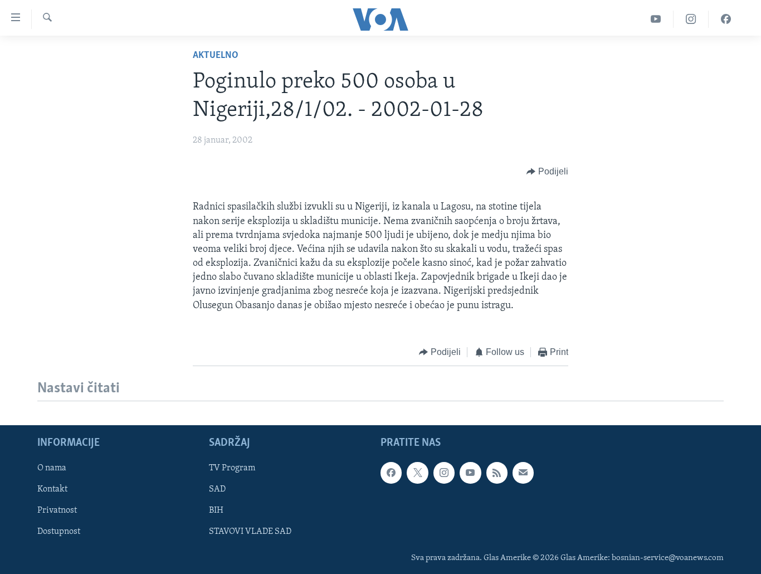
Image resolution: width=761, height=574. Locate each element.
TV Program (232, 468)
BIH (216, 511)
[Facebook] (726, 19)
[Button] (547, 171)
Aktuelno (215, 56)
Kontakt (52, 489)
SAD (217, 489)
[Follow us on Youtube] (470, 473)
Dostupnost (58, 532)
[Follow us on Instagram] (444, 473)
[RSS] (497, 473)
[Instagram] (691, 19)
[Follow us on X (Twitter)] (417, 473)
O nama (51, 468)
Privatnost (57, 511)
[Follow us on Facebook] (391, 473)
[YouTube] (656, 19)
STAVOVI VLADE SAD (250, 532)
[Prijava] (523, 473)
